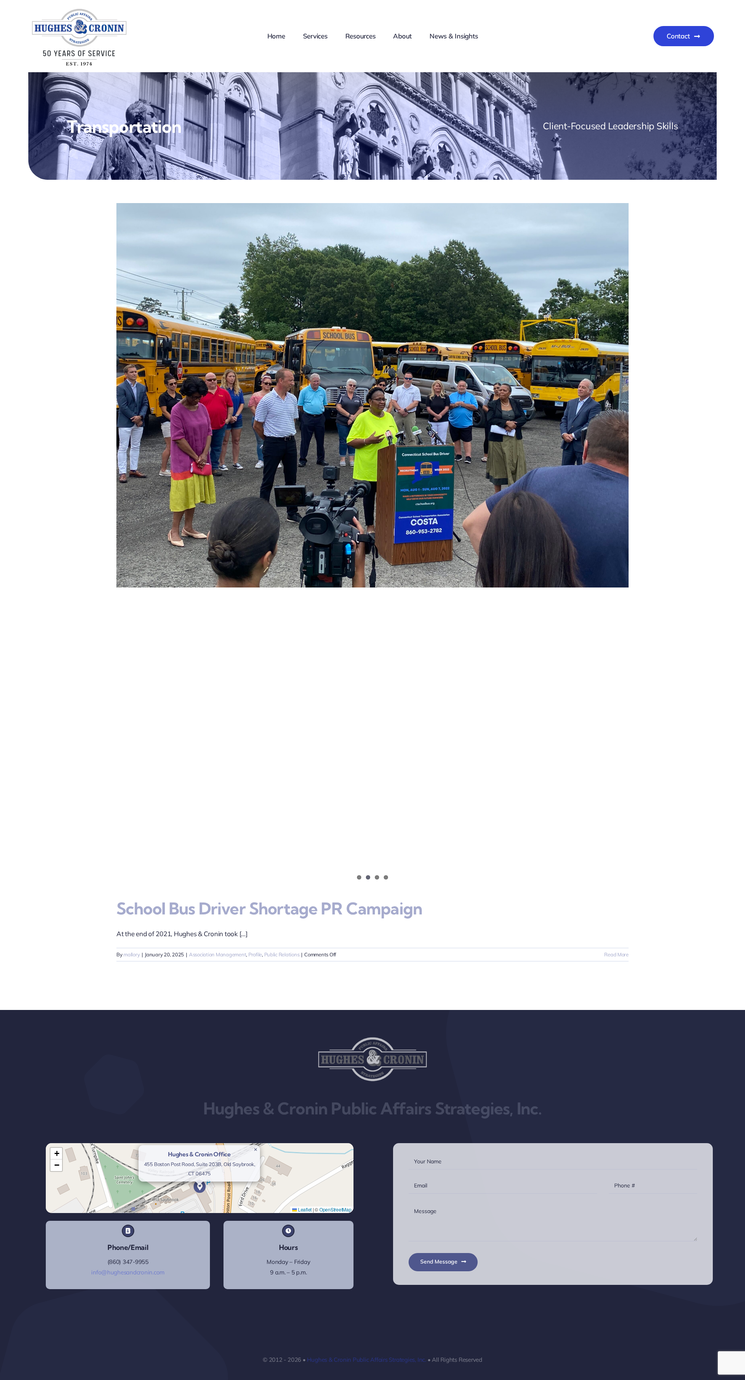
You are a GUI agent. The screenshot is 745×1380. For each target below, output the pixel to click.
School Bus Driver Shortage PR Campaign (269, 909)
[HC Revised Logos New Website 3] (79, 11)
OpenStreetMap (335, 1209)
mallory (131, 954)
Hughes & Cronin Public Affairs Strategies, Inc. (366, 1359)
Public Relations (282, 954)
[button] (200, 1186)
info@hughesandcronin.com (128, 1272)
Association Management (217, 954)
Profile (255, 954)
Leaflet (304, 1209)
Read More (616, 954)
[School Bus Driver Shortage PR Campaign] (372, 395)
